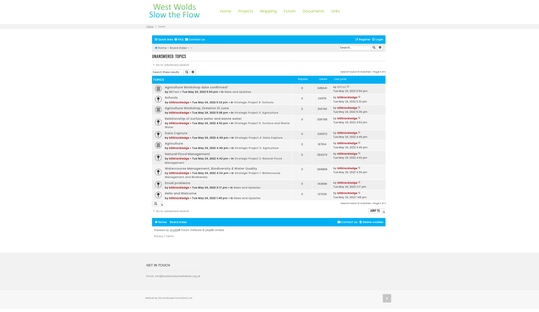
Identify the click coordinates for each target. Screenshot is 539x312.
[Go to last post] (348, 87)
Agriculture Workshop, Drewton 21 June (197, 108)
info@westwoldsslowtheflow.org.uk (177, 276)
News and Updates (237, 92)
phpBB (174, 230)
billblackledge (179, 102)
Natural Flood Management (187, 154)
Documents (313, 11)
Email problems (177, 183)
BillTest (174, 92)
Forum (290, 11)
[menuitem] (178, 39)
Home (225, 11)
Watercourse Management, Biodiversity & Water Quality (211, 168)
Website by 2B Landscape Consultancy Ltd (168, 298)
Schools (171, 98)
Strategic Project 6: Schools (254, 102)
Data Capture (176, 133)
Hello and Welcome (180, 193)
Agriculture (174, 143)
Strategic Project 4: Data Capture (259, 137)
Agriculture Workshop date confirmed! (196, 87)
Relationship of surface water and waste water (203, 119)
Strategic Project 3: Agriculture (256, 112)
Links (335, 11)
